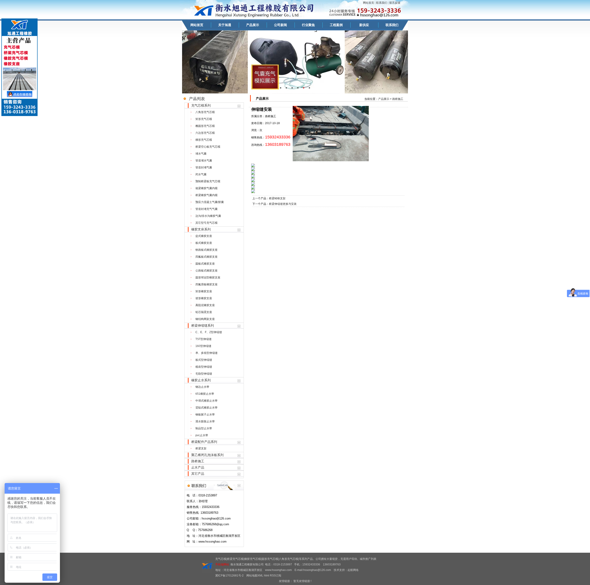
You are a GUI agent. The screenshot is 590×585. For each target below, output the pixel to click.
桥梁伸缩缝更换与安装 (283, 204)
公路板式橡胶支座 (206, 270)
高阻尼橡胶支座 (205, 305)
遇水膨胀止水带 (205, 421)
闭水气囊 (200, 174)
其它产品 (197, 473)
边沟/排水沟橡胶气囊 (208, 216)
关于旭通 (224, 25)
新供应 (364, 25)
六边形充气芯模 (205, 132)
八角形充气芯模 (205, 112)
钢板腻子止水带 (205, 414)
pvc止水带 (201, 435)
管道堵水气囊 (203, 160)
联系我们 (381, 2)
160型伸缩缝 (203, 346)
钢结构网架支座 (205, 319)
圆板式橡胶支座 (205, 263)
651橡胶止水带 (204, 393)
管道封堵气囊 (203, 167)
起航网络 (353, 570)
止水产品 (197, 467)
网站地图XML (254, 575)
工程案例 (336, 25)
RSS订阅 (275, 575)
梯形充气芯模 (203, 139)
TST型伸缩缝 (203, 339)
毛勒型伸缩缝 (203, 373)
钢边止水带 (202, 386)
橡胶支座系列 (201, 229)
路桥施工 (197, 461)
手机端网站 (222, 564)
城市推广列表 (368, 559)
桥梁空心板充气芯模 (207, 146)
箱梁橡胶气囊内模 (206, 188)
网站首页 (368, 2)
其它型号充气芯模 (206, 222)
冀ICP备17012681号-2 (229, 575)
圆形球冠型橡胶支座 (207, 277)
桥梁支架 (200, 448)
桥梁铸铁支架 (277, 198)
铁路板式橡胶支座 (206, 249)
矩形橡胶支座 (203, 291)
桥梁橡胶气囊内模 (206, 195)
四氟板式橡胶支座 (206, 256)
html (266, 575)
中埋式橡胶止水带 (206, 400)
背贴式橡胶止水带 (206, 407)
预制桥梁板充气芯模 (207, 181)
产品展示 (252, 25)
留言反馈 (394, 2)
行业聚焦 (308, 25)
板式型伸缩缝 (203, 359)
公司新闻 (280, 25)
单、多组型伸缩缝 (206, 353)
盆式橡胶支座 (203, 236)
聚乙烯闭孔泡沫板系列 (207, 455)
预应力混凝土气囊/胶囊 (209, 202)
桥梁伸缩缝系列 (202, 325)
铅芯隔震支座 (203, 312)
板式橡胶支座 (203, 243)
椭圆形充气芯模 (205, 126)
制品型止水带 (203, 428)
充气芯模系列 (201, 105)
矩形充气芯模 (203, 119)
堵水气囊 (200, 153)
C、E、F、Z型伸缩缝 (208, 332)
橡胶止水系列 (201, 380)
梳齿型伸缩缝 (203, 366)
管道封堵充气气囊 (206, 209)
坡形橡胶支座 (203, 298)
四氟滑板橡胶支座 (206, 284)
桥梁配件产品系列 (204, 442)
